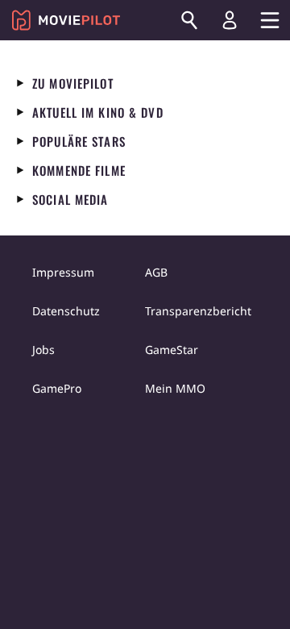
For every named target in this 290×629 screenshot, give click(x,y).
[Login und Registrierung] (229, 20)
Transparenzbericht (198, 311)
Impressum (63, 272)
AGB (156, 272)
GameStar (171, 349)
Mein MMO (175, 388)
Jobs (43, 349)
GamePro (56, 388)
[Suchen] (189, 20)
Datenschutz (66, 311)
